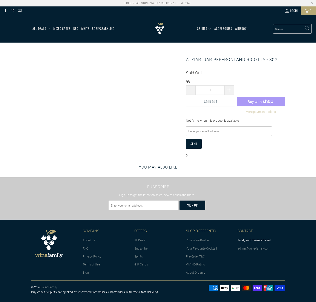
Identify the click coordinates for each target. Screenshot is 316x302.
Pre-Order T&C (195, 256)
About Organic (195, 272)
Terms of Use (91, 264)
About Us (89, 240)
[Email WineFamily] (19, 10)
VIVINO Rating (195, 264)
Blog (86, 272)
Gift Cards (141, 264)
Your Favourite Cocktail (201, 248)
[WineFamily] (159, 28)
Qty (188, 81)
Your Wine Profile (197, 240)
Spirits (138, 256)
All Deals (140, 240)
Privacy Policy (92, 256)
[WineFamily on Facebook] (5, 10)
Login (294, 10)
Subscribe (140, 248)
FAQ (85, 248)
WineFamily (49, 287)
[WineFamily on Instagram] (12, 10)
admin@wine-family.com (254, 248)
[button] (41, 29)
